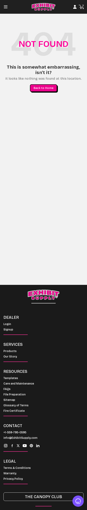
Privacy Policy (13, 479)
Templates (10, 378)
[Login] (75, 6)
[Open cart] (81, 7)
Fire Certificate (14, 411)
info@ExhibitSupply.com (20, 438)
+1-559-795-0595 (14, 432)
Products (10, 351)
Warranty (9, 473)
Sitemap (9, 400)
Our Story (10, 356)
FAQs (7, 389)
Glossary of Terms (16, 405)
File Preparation (14, 394)
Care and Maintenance (18, 383)
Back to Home (43, 88)
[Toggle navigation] (7, 7)
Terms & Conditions (17, 468)
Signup (8, 329)
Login (7, 324)
